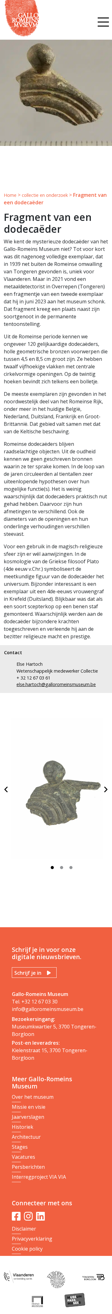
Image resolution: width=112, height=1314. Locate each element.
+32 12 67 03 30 (39, 1001)
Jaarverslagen (28, 1116)
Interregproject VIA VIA (39, 1176)
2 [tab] (63, 869)
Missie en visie (28, 1106)
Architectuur (26, 1136)
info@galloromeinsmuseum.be (47, 1009)
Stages (20, 1146)
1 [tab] (54, 869)
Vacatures (23, 1156)
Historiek (22, 1126)
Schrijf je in (27, 972)
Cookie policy (27, 1248)
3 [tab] (72, 869)
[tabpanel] (58, 791)
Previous (6, 789)
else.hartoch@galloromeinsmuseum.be (56, 684)
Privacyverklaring (32, 1238)
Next (106, 789)
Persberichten (28, 1166)
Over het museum (33, 1096)
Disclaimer (24, 1228)
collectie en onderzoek (45, 195)
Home (10, 195)
